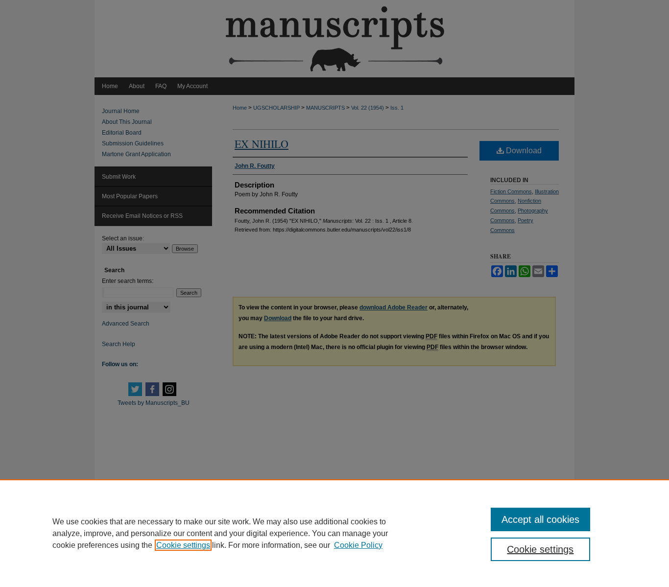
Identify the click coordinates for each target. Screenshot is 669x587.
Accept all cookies (540, 519)
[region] (334, 533)
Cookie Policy (358, 545)
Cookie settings (183, 545)
